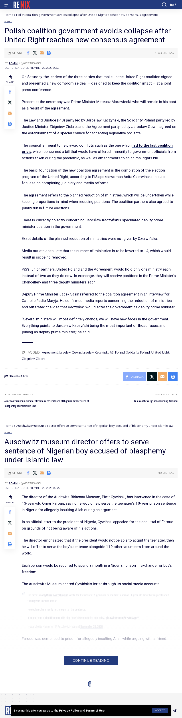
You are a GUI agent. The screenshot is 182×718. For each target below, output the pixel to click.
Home (9, 14)
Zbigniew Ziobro (34, 359)
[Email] (42, 52)
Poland (120, 352)
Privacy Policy (69, 710)
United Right (160, 352)
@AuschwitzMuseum (56, 595)
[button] (160, 710)
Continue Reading (91, 660)
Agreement (50, 352)
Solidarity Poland (138, 352)
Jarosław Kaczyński (95, 352)
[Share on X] (35, 52)
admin (13, 63)
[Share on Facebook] (28, 52)
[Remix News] (21, 4)
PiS (112, 352)
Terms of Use (95, 710)
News (8, 21)
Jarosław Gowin (70, 352)
